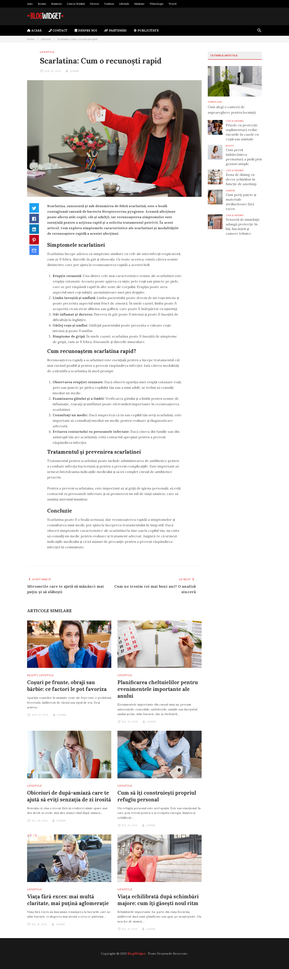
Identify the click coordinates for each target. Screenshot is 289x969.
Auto (30, 3)
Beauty (42, 3)
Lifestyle (124, 3)
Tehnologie (157, 3)
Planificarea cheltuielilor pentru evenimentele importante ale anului (157, 689)
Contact (59, 30)
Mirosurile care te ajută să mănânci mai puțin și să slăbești (65, 589)
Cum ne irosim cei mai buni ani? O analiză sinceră (154, 589)
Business (56, 3)
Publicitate (148, 30)
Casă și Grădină (76, 3)
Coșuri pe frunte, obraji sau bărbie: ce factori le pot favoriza (67, 685)
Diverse (94, 3)
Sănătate (139, 3)
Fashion (109, 3)
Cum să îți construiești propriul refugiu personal (156, 796)
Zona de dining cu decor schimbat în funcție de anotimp (241, 179)
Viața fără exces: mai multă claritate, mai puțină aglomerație (68, 900)
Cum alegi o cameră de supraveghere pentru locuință (232, 109)
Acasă (35, 30)
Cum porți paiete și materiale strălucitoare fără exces (241, 202)
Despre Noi (87, 30)
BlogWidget (136, 953)
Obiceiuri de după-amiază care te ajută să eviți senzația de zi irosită (69, 796)
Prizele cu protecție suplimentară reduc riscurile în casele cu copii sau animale (242, 132)
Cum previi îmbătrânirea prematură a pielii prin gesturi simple (244, 157)
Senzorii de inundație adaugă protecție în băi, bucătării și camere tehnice (243, 226)
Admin (74, 71)
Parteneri (117, 30)
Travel (172, 3)
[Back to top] (277, 957)
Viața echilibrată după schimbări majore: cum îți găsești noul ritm (158, 900)
